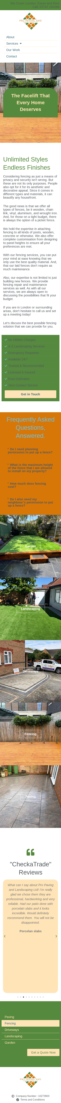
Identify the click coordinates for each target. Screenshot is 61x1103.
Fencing (10, 1023)
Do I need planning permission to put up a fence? (30, 450)
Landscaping (13, 1036)
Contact (11, 56)
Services (12, 43)
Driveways (12, 1029)
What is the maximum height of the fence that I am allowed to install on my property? (30, 468)
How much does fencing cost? (27, 485)
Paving (9, 1017)
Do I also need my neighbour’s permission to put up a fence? (30, 502)
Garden (10, 1042)
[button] (30, 450)
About (10, 37)
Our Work (13, 50)
